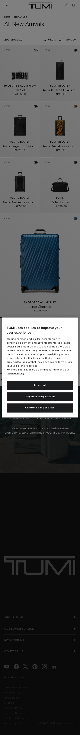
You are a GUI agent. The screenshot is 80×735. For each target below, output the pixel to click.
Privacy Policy (50, 370)
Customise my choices (40, 408)
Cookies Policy (15, 373)
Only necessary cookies (40, 396)
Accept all (40, 385)
